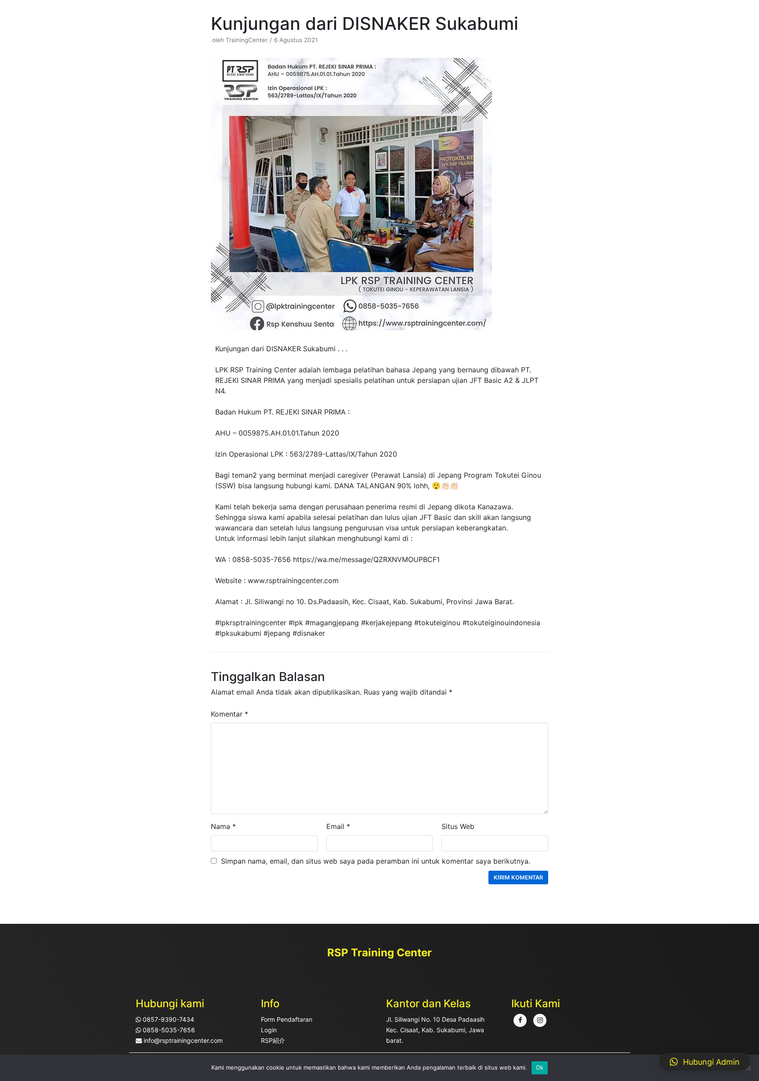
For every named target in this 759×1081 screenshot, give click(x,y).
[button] (704, 1061)
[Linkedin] (539, 1020)
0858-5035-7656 (168, 1030)
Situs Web (457, 826)
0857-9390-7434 (167, 1019)
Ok (540, 1067)
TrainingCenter (246, 39)
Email (338, 826)
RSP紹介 (273, 1040)
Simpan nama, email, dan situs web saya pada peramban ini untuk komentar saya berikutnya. (375, 861)
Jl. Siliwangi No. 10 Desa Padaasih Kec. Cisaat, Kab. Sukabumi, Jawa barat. (435, 1030)
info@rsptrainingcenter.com (182, 1040)
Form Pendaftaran (286, 1019)
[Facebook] (520, 1020)
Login (269, 1030)
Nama (223, 826)
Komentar (229, 714)
